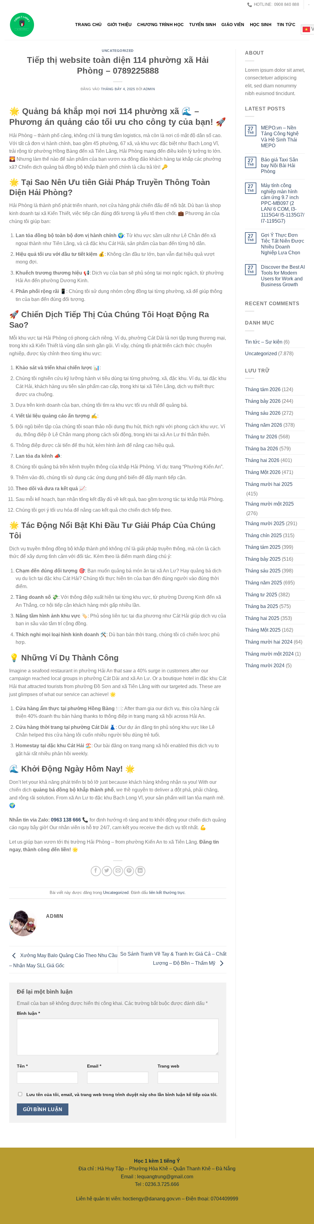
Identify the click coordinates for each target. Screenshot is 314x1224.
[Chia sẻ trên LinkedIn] (140, 871)
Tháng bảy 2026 (263, 401)
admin (149, 89)
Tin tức (286, 24)
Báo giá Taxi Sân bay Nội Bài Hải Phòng (279, 165)
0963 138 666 (66, 819)
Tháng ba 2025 (261, 606)
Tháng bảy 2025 (263, 559)
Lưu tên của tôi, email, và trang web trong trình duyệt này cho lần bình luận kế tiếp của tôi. (121, 1094)
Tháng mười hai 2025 (269, 484)
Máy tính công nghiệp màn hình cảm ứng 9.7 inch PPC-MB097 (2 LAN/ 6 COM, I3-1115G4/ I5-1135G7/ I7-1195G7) (282, 203)
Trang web (168, 1066)
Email (94, 1066)
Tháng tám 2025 (263, 547)
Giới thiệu (119, 24)
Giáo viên (232, 24)
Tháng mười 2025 (265, 523)
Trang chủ (88, 24)
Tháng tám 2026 (263, 389)
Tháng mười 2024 (265, 665)
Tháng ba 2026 (261, 448)
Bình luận (28, 1013)
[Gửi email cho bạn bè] (118, 871)
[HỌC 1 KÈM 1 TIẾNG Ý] (35, 24)
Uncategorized (117, 50)
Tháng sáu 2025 (263, 570)
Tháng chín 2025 (263, 535)
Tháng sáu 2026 (263, 413)
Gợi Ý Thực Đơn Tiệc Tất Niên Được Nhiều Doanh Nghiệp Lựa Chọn (282, 244)
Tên (22, 1066)
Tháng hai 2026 (262, 460)
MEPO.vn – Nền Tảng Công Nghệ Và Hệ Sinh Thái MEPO (280, 136)
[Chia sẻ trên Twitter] (107, 871)
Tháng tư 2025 (261, 594)
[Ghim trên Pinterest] (129, 871)
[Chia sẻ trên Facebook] (96, 871)
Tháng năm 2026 (263, 425)
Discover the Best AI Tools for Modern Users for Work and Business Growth (283, 275)
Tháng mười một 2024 (269, 653)
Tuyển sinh (202, 24)
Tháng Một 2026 (263, 472)
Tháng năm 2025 (263, 582)
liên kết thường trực (167, 892)
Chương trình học (160, 24)
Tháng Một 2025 (263, 630)
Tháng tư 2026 (261, 436)
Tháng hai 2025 (262, 618)
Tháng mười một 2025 (269, 503)
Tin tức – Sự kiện (263, 341)
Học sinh (260, 24)
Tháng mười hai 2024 (269, 642)
